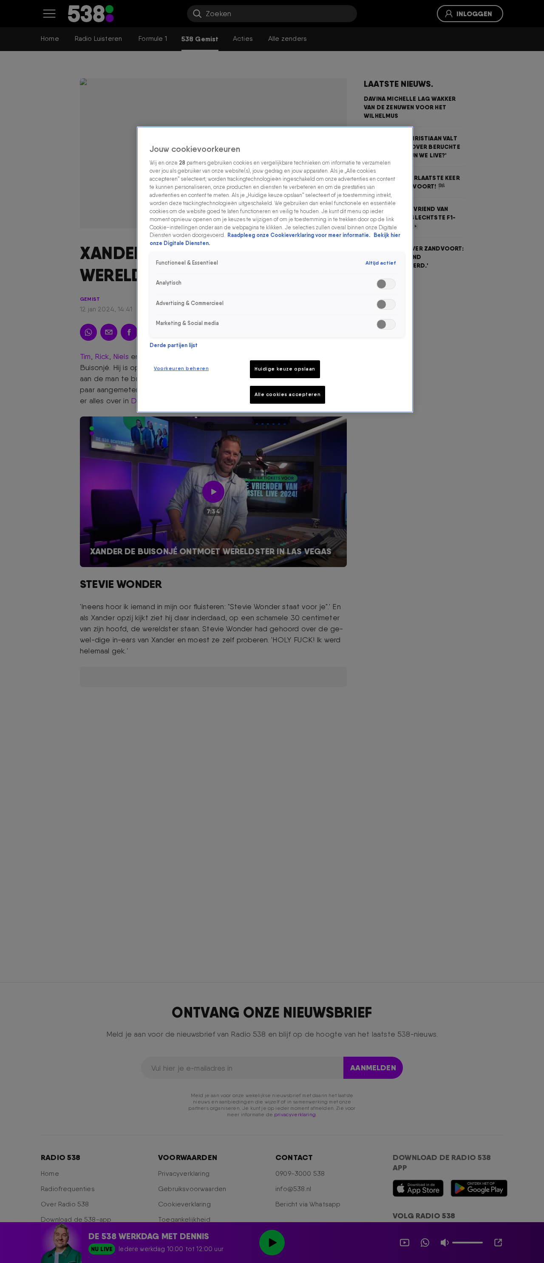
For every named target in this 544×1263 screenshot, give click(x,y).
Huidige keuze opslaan (285, 369)
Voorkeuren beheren (181, 368)
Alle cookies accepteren (287, 394)
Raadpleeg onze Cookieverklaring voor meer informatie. (299, 235)
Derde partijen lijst (174, 345)
